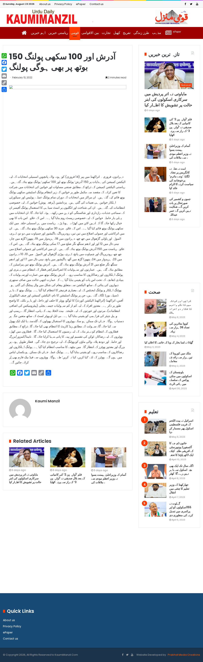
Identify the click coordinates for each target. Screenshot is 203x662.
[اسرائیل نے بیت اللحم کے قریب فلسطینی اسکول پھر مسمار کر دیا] (155, 426)
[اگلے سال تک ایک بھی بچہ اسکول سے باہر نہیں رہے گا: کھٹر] (155, 471)
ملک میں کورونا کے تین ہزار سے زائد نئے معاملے (180, 357)
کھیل (116, 33)
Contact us (96, 4)
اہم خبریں (38, 33)
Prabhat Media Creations (183, 655)
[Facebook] (185, 4)
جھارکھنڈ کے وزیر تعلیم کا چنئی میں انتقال (179, 488)
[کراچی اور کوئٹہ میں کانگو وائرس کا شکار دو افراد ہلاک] (155, 306)
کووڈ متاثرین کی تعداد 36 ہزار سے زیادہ (179, 327)
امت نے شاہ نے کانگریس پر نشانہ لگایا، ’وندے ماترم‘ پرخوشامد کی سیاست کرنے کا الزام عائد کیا (181, 178)
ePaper (81, 4)
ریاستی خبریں (58, 33)
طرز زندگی (141, 33)
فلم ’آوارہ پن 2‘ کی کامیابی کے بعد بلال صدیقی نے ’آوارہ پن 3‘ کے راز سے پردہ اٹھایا (67, 478)
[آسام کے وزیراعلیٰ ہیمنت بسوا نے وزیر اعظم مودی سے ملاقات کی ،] (108, 457)
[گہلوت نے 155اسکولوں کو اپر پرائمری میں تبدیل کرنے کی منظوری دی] (155, 509)
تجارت (106, 33)
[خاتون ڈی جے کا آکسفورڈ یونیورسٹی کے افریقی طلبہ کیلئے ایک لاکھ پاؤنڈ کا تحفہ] (155, 448)
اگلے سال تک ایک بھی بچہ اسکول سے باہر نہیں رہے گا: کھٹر (181, 470)
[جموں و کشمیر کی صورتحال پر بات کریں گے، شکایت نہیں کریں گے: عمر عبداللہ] (155, 204)
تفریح (127, 33)
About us (45, 4)
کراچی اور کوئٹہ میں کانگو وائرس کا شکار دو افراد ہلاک (180, 306)
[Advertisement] (169, 258)
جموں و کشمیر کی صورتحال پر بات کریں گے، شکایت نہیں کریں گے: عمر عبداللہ (180, 206)
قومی (75, 33)
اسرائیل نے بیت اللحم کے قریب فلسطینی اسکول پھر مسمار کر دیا (181, 426)
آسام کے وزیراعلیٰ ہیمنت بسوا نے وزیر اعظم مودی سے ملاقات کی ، (108, 478)
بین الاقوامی (90, 33)
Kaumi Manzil (47, 401)
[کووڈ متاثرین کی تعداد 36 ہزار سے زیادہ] (155, 329)
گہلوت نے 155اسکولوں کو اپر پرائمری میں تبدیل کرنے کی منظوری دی (181, 509)
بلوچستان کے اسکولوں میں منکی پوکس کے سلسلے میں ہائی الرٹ (180, 378)
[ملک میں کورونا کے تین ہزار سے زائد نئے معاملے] (155, 359)
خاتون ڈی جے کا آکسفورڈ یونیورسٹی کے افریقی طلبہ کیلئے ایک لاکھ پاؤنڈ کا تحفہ (181, 449)
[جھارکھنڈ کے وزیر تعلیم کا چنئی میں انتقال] (155, 490)
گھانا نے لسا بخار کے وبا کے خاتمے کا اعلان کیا (169, 342)
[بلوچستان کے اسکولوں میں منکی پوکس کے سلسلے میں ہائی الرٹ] (155, 377)
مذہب (156, 33)
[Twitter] (191, 4)
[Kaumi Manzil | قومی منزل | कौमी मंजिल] (101, 17)
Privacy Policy (63, 4)
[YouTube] (197, 4)
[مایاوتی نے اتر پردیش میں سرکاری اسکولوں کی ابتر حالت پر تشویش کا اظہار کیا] (26, 457)
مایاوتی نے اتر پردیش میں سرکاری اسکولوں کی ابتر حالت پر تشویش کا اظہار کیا (25, 478)
